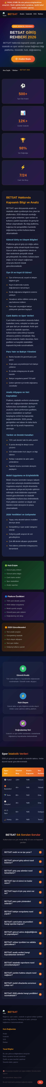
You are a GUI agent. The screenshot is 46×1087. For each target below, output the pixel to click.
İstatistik (29, 14)
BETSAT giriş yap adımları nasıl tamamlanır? (22, 872)
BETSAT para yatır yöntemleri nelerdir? (22, 902)
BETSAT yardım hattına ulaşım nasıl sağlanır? (22, 974)
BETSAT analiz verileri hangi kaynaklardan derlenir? (22, 953)
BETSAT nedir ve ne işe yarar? (22, 852)
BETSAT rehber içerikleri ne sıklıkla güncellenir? (22, 943)
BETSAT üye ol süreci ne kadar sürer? (22, 882)
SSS (35, 14)
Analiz (22, 14)
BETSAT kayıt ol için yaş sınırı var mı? (22, 892)
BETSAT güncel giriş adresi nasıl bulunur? (22, 862)
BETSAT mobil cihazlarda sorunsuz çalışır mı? (22, 984)
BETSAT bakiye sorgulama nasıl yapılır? (22, 913)
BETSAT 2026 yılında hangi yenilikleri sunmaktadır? (22, 994)
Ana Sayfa (6, 70)
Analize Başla (25, 59)
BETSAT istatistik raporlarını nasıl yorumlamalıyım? (22, 964)
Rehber (40, 14)
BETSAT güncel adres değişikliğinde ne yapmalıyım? (22, 933)
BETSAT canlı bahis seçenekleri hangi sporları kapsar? (22, 923)
